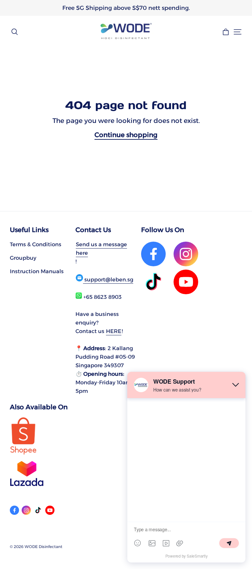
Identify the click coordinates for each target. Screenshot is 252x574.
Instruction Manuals (37, 271)
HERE (113, 331)
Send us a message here (101, 248)
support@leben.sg (108, 279)
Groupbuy (23, 257)
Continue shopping (126, 135)
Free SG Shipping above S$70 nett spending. (126, 7)
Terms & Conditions (35, 244)
